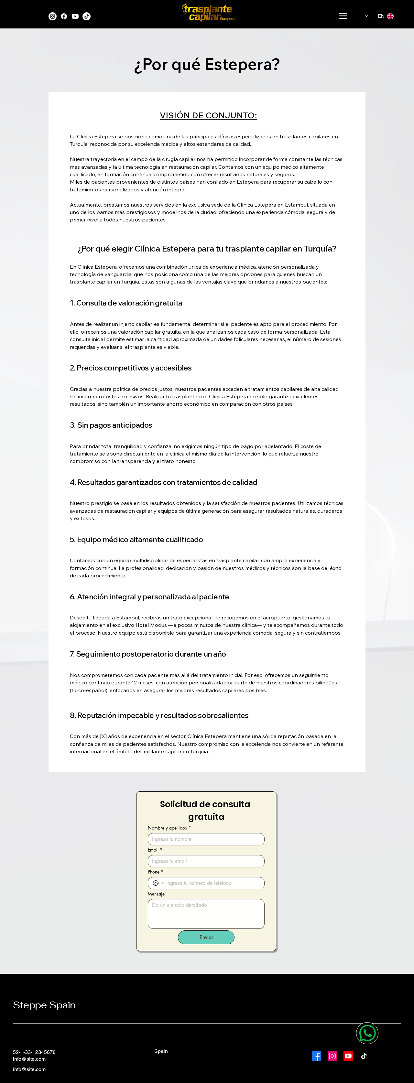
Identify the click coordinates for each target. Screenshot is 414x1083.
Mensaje (156, 893)
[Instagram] (53, 16)
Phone (155, 871)
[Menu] (343, 15)
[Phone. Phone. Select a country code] (158, 883)
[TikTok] (86, 16)
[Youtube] (75, 16)
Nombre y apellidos (169, 828)
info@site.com (29, 1059)
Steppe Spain (44, 1005)
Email (155, 849)
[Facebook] (64, 16)
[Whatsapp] (367, 1033)
